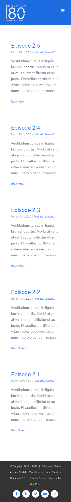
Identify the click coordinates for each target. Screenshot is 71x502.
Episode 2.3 (25, 210)
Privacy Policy (37, 478)
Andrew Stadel (18, 472)
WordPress (35, 484)
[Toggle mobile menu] (63, 11)
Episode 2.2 (25, 292)
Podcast (38, 52)
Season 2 (49, 52)
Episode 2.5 (25, 46)
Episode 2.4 (25, 128)
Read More (17, 102)
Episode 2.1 (25, 374)
